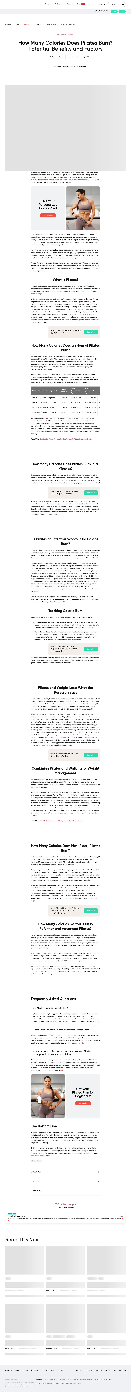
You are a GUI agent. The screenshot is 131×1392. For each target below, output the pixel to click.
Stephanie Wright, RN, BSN (100, 1296)
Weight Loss (38, 25)
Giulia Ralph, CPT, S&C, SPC (18, 1296)
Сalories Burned (36, 1160)
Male (114, 11)
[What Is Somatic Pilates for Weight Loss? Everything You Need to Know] (65, 1318)
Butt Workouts (92, 1278)
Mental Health (51, 25)
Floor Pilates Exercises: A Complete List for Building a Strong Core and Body (24, 1285)
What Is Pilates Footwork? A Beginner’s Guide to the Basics (103, 1342)
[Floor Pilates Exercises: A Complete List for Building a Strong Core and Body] (24, 1260)
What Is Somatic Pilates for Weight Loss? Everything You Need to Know (65, 1342)
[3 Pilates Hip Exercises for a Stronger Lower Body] (24, 1318)
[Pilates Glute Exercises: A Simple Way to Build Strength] (106, 1260)
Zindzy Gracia (52, 1290)
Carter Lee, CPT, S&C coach (75, 66)
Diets (17, 25)
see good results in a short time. (55, 602)
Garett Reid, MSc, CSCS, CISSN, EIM (68, 1296)
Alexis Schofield (53, 1348)
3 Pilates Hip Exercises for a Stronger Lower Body (20, 1342)
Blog (57, 34)
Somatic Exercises (59, 1336)
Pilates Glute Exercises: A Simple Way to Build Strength (104, 1284)
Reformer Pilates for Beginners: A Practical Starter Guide (64, 1284)
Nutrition (8, 25)
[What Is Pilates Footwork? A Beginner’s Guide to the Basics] (106, 1318)
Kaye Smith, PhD (62, 1354)
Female (122, 11)
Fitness (26, 25)
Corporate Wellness (68, 25)
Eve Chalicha (11, 1348)
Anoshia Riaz (57, 57)
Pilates (70, 34)
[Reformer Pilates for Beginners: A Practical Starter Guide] (65, 1260)
